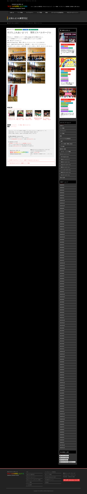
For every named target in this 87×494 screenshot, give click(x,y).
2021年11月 (62, 322)
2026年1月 (62, 197)
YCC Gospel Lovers (64, 44)
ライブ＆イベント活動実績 (50, 471)
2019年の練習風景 (64, 457)
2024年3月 (62, 255)
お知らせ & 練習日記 (30, 474)
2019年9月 (62, 390)
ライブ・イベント (13, 126)
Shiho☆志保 (71, 111)
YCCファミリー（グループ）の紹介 (33, 479)
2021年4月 (62, 341)
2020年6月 (62, 367)
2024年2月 (62, 257)
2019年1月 (62, 411)
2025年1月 (62, 229)
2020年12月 (62, 351)
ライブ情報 (66, 46)
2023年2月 (62, 289)
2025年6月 (62, 216)
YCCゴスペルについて (30, 477)
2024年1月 (62, 260)
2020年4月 (62, 372)
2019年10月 (62, 387)
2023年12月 (62, 263)
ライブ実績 (39, 12)
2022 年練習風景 (64, 459)
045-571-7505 (36, 152)
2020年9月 (62, 359)
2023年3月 (62, 286)
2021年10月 (62, 325)
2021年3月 (62, 343)
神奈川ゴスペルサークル (64, 79)
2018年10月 (62, 419)
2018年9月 (62, 421)
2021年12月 (62, 320)
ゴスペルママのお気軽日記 (65, 138)
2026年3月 (62, 192)
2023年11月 (62, 265)
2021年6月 (62, 335)
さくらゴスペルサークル (64, 77)
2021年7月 (62, 333)
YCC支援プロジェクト (49, 479)
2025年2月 (62, 226)
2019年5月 (62, 400)
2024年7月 (62, 244)
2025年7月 (62, 213)
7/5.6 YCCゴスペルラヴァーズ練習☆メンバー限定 (19, 163)
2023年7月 (62, 276)
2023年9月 (62, 270)
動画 (69, 74)
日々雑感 (62, 146)
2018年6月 (62, 429)
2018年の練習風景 (64, 455)
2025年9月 (62, 208)
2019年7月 (62, 395)
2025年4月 (62, 221)
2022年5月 (62, 309)
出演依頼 (46, 482)
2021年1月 (62, 348)
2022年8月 (62, 302)
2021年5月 (62, 338)
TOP (27, 471)
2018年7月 (62, 426)
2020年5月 (62, 369)
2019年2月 (62, 408)
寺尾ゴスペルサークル (64, 72)
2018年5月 (62, 432)
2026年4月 (62, 190)
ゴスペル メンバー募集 (66, 151)
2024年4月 (62, 252)
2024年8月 (62, 242)
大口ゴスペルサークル (65, 175)
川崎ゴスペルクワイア (67, 101)
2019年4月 (62, 403)
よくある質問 (29, 484)
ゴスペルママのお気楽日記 (57, 12)
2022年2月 (62, 315)
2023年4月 (62, 283)
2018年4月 (62, 434)
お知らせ (12, 12)
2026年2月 (62, 195)
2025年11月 (62, 203)
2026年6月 (62, 184)
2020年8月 (62, 361)
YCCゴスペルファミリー (64, 111)
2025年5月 (62, 218)
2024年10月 (62, 237)
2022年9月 (62, 299)
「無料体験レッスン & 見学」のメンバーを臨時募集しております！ (20, 143)
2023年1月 (62, 291)
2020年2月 (62, 377)
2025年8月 (62, 210)
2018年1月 (62, 442)
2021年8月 (62, 330)
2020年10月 (62, 356)
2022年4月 (62, 312)
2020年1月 (62, 380)
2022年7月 (62, 304)
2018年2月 (62, 439)
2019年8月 (62, 393)
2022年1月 (62, 317)
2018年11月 (62, 416)
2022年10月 (62, 296)
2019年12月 (62, 382)
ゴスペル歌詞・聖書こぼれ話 (66, 143)
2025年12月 (62, 200)
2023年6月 (62, 278)
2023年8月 (62, 273)
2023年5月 (62, 281)
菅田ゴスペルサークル (33, 29)
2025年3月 (62, 223)
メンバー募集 (29, 482)
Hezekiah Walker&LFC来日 (50, 477)
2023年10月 (62, 268)
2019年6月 (62, 398)
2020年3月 (62, 374)
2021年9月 (62, 328)
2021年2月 (62, 346)
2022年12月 (62, 294)
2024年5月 (62, 249)
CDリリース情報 (48, 474)
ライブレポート (18, 29)
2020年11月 (62, 354)
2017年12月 (62, 445)
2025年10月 (62, 205)
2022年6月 (62, 307)
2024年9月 (62, 239)
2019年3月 (62, 406)
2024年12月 (62, 231)
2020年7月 (62, 364)
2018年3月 (62, 437)
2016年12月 (62, 447)
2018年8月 (62, 424)
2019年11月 (62, 385)
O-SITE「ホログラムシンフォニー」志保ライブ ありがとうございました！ (24, 160)
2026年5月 (62, 187)
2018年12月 (62, 413)
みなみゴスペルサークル (64, 74)
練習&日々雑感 (63, 148)
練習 (62, 141)
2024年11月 (62, 234)
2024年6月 (62, 247)
